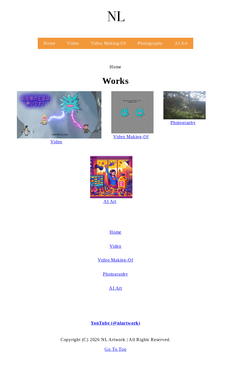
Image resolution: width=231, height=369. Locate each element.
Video (73, 43)
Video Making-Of (108, 43)
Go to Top (115, 349)
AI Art (181, 43)
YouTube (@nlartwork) (115, 323)
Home (49, 43)
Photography (150, 43)
